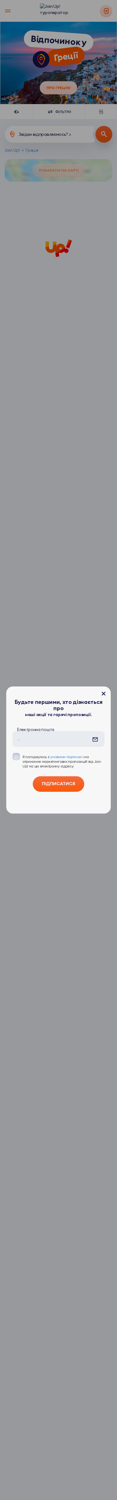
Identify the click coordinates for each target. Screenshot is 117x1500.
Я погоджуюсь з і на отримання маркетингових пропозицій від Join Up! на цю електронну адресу (61, 761)
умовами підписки (66, 756)
